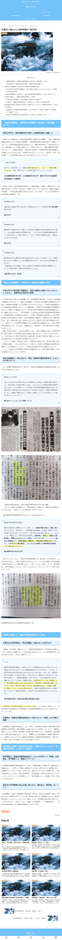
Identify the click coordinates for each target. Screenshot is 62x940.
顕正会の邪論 (6, 811)
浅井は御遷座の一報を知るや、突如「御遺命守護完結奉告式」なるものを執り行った (31, 94)
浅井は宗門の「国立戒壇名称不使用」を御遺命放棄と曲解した (25, 84)
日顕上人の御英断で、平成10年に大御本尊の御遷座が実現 (22, 86)
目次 (28, 77)
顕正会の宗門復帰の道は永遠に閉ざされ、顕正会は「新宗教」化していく (28, 114)
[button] (57, 498)
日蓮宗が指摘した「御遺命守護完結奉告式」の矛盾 (20, 97)
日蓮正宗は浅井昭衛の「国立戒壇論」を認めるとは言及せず (24, 99)
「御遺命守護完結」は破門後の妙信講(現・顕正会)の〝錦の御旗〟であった (26, 81)
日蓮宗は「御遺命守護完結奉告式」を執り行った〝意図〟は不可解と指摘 (28, 102)
